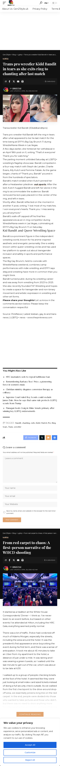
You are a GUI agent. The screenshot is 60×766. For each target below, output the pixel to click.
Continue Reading (30, 714)
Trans (10, 427)
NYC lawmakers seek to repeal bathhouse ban (28, 377)
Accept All (30, 745)
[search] (41, 3)
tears (5, 427)
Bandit (18, 423)
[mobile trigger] (5, 3)
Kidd (38, 423)
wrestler (17, 427)
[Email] (18, 81)
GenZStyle (16, 88)
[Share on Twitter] (14, 81)
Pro (49, 423)
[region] (30, 742)
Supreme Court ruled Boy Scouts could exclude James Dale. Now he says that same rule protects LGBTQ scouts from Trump (30, 400)
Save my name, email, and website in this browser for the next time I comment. (31, 512)
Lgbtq (5, 58)
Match (44, 423)
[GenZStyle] (11, 3)
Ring (54, 423)
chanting (26, 423)
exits (33, 423)
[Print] (22, 81)
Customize (30, 752)
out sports (40, 184)
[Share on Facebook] (9, 81)
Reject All (30, 760)
